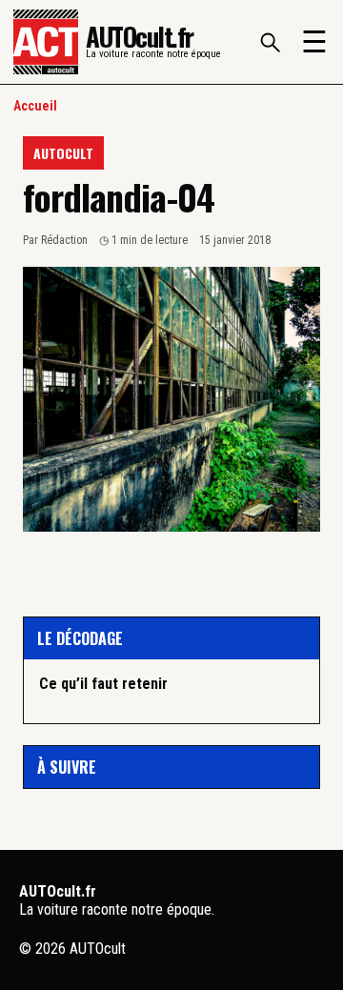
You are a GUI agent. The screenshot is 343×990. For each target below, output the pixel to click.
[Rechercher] (270, 42)
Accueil (35, 105)
